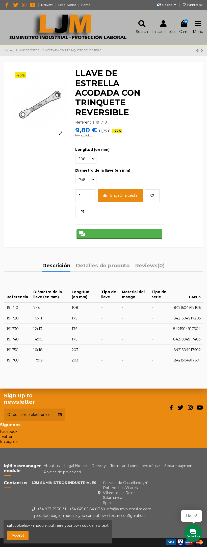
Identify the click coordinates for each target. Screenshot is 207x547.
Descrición (56, 266)
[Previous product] (198, 50)
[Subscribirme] (60, 415)
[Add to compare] (82, 211)
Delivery (47, 5)
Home (85, 5)
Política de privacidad (62, 472)
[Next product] (201, 50)
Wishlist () (194, 5)
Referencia (84, 122)
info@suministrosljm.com (129, 509)
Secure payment (179, 465)
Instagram (9, 441)
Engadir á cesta (123, 195)
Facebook (8, 431)
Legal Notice (67, 5)
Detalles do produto (103, 266)
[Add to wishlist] (152, 195)
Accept (18, 535)
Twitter (6, 436)
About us (52, 465)
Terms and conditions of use (135, 465)
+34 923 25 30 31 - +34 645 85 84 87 (68, 509)
